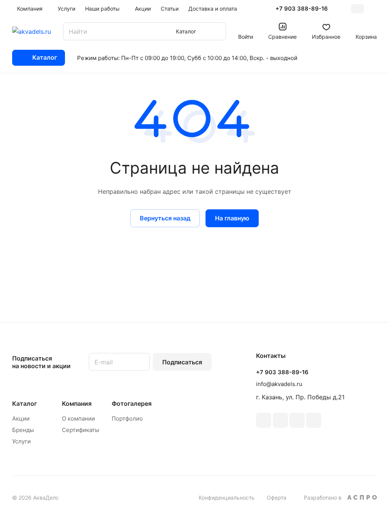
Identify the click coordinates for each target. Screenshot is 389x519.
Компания (77, 403)
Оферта (276, 497)
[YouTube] (297, 420)
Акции (21, 418)
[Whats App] (313, 420)
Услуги (21, 441)
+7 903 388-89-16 (301, 8)
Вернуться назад (165, 218)
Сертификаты (80, 430)
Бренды (23, 430)
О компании (78, 418)
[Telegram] (280, 420)
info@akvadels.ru (279, 384)
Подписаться (182, 362)
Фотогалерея (132, 403)
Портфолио (127, 418)
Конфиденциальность (227, 497)
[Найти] (216, 31)
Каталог (24, 403)
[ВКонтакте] (263, 420)
